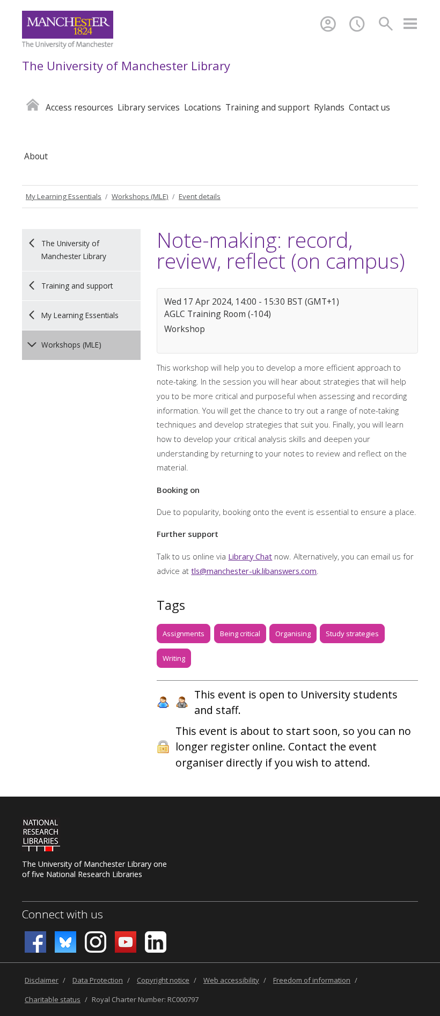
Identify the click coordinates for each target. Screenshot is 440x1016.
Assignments (183, 633)
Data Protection (97, 980)
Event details (200, 196)
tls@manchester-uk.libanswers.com (254, 570)
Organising (293, 633)
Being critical (240, 633)
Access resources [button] (79, 107)
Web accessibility (231, 980)
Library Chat (250, 556)
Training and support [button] (267, 107)
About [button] (36, 156)
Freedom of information (311, 980)
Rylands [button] (329, 107)
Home (32, 104)
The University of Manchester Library (126, 65)
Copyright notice (163, 980)
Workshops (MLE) (140, 196)
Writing (174, 658)
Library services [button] (149, 107)
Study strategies (352, 633)
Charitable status (52, 999)
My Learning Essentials (63, 196)
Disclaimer (41, 980)
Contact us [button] (369, 107)
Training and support (77, 286)
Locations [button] (202, 107)
